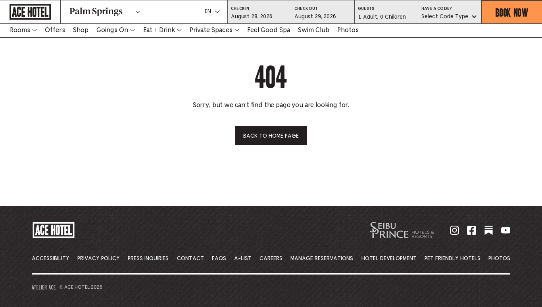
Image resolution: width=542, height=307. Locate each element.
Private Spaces (211, 30)
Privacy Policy (98, 258)
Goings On (112, 30)
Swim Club (313, 30)
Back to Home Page (271, 136)
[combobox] (449, 17)
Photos (348, 30)
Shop (80, 30)
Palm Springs (96, 12)
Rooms (20, 30)
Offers (55, 30)
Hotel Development (389, 258)
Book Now (512, 12)
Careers (271, 258)
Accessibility (50, 258)
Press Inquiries (148, 258)
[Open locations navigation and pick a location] (137, 12)
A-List (243, 258)
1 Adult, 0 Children (381, 19)
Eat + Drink (159, 30)
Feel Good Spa (268, 30)
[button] (259, 16)
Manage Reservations (321, 258)
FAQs (219, 258)
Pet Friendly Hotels (452, 258)
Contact (190, 258)
